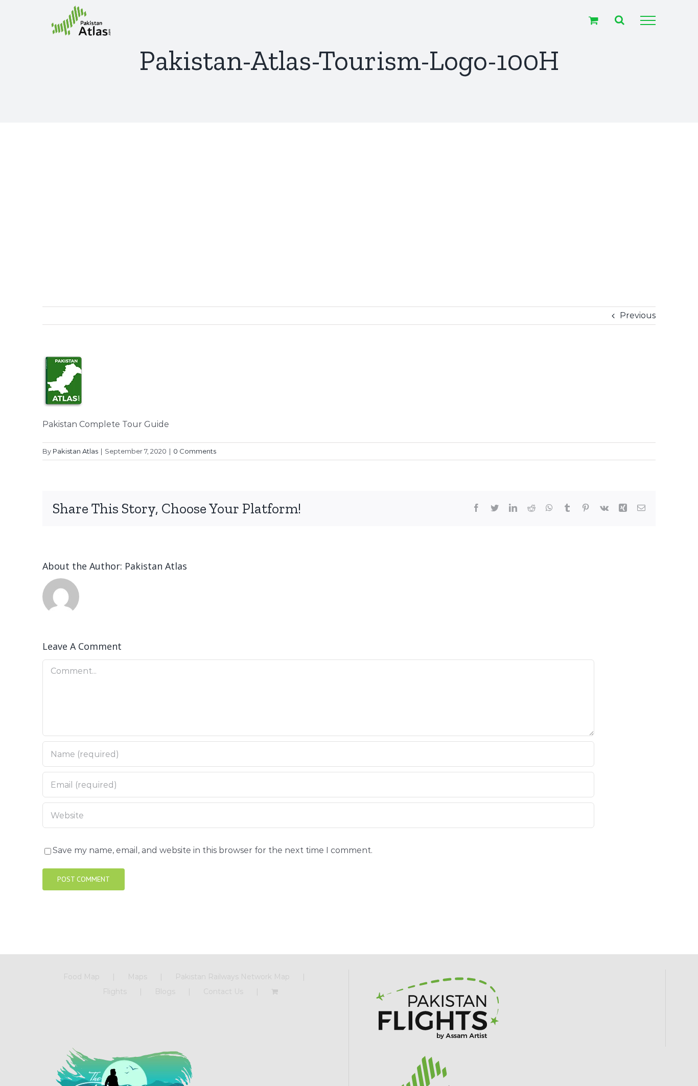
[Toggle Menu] (648, 20)
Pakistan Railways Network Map (232, 976)
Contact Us (223, 991)
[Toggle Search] (619, 20)
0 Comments (194, 451)
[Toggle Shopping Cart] (593, 20)
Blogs (165, 991)
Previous (638, 315)
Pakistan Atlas (75, 451)
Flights (115, 991)
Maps (137, 976)
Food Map (81, 976)
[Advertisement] (349, 199)
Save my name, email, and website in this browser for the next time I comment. (213, 850)
